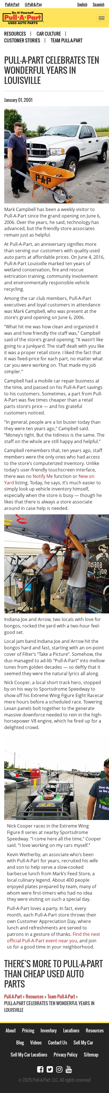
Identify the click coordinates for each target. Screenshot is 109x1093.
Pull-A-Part (12, 4)
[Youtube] (69, 1068)
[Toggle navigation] (101, 18)
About (11, 1030)
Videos (36, 1042)
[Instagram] (59, 1068)
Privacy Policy (65, 1054)
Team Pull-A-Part (66, 40)
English (82, 4)
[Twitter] (50, 1068)
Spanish (98, 4)
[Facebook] (40, 1068)
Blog (20, 1042)
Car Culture (49, 33)
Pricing (28, 1030)
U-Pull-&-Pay (33, 4)
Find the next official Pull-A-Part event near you (53, 937)
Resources (15, 33)
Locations (71, 1030)
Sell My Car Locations (29, 1054)
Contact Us (57, 1042)
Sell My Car (83, 1042)
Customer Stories (22, 40)
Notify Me (43, 476)
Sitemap (91, 1054)
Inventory (49, 1030)
